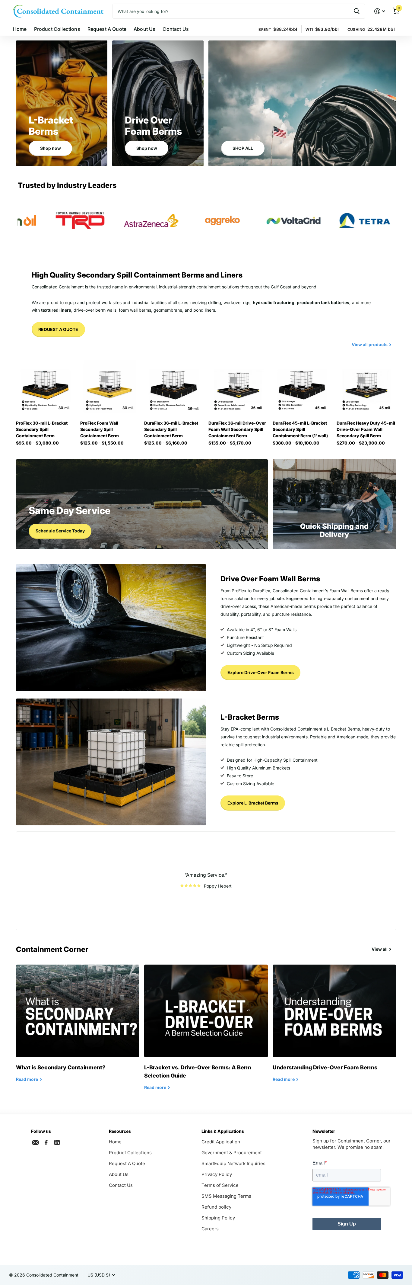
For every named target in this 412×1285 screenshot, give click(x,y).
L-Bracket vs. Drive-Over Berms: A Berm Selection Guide (206, 1032)
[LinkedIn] (57, 1142)
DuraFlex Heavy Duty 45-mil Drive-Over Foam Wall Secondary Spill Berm (366, 429)
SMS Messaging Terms (226, 1196)
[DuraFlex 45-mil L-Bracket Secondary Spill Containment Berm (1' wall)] (302, 386)
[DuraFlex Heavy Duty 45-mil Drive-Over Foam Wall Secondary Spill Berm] (366, 386)
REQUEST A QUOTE (58, 329)
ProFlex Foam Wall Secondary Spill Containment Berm (99, 429)
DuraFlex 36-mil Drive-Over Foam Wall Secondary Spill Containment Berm (237, 429)
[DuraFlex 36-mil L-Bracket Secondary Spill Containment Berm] (174, 386)
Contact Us (176, 29)
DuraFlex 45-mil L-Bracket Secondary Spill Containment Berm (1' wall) (300, 429)
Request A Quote (106, 29)
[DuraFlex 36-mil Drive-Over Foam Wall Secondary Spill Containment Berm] (238, 386)
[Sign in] (379, 11)
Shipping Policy (218, 1218)
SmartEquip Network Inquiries (233, 1163)
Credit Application (220, 1142)
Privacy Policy (216, 1174)
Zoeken (356, 11)
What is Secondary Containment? (77, 1028)
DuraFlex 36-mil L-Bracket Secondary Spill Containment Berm (171, 429)
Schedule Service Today (60, 530)
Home (20, 29)
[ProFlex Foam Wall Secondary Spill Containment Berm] (110, 386)
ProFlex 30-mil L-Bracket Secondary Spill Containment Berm (42, 429)
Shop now (50, 148)
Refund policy (216, 1207)
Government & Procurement (231, 1152)
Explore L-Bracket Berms (252, 802)
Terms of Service (220, 1185)
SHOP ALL (243, 148)
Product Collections (57, 29)
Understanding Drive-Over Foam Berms (334, 1028)
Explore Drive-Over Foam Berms (260, 672)
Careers (210, 1229)
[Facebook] (46, 1142)
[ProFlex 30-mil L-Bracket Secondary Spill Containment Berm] (45, 386)
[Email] (35, 1142)
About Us (144, 29)
